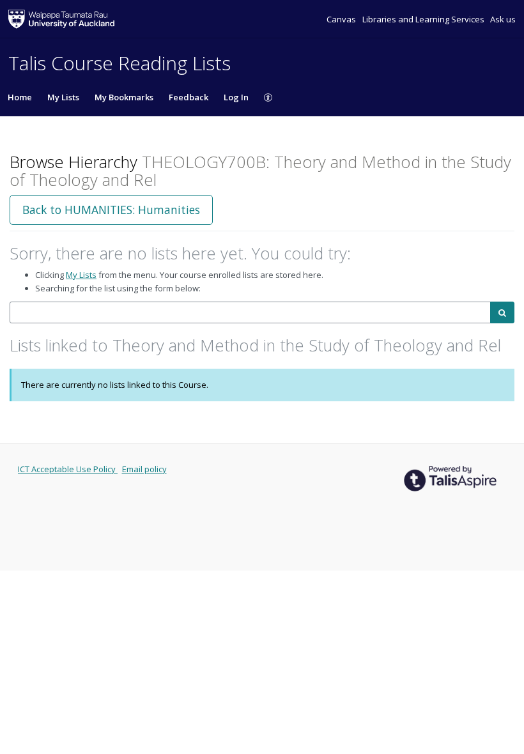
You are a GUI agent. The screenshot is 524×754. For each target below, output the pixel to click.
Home (20, 97)
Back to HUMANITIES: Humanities (111, 209)
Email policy (144, 469)
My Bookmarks (124, 97)
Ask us (503, 19)
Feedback (188, 97)
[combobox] (250, 313)
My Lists (63, 97)
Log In (236, 97)
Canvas (342, 19)
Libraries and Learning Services (424, 19)
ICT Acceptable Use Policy (68, 469)
